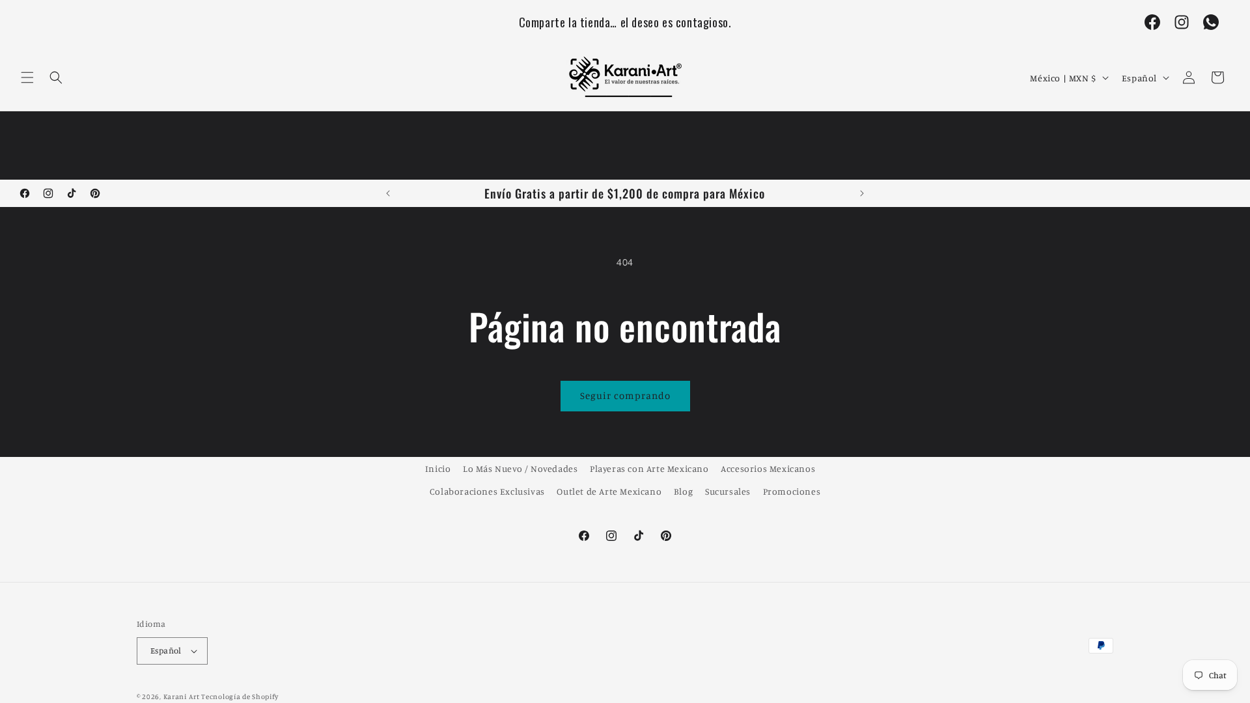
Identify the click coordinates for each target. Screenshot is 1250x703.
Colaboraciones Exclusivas (487, 491)
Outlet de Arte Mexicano (609, 491)
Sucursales (728, 491)
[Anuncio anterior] (388, 193)
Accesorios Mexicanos (768, 468)
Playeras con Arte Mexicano (649, 468)
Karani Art (181, 696)
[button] (27, 77)
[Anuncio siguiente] (862, 193)
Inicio (438, 468)
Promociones (792, 491)
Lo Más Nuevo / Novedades (520, 468)
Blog (683, 491)
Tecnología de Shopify (240, 696)
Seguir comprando (625, 395)
